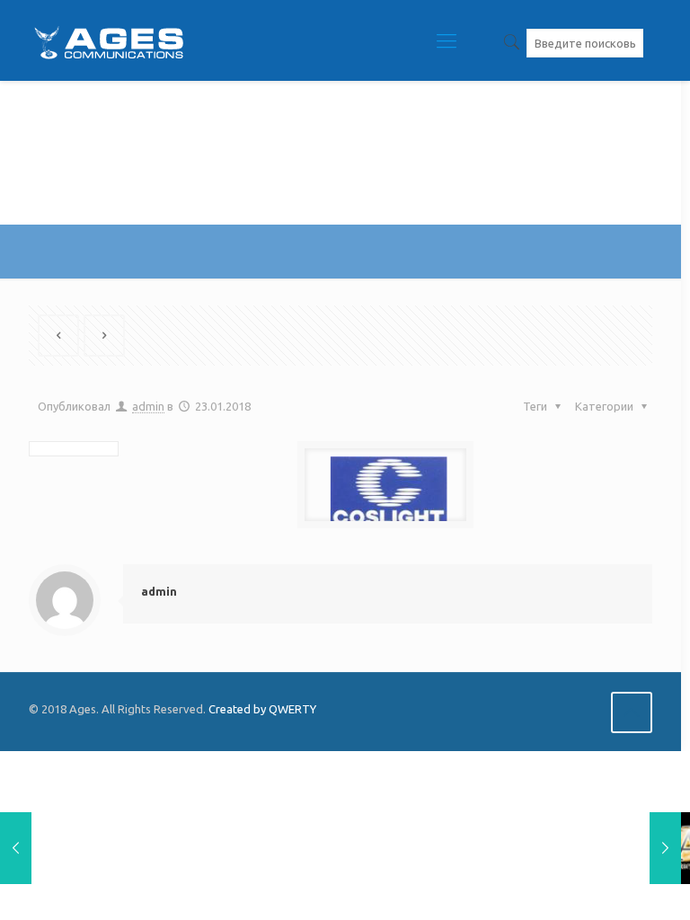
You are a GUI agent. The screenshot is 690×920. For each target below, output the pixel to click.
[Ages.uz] (108, 40)
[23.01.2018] (15, 848)
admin (148, 406)
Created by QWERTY (262, 709)
